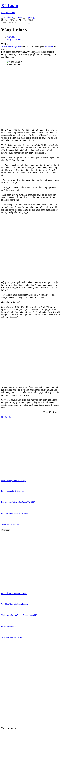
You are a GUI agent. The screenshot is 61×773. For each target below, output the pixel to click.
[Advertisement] (30, 98)
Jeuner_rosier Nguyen (11, 47)
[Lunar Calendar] (24, 18)
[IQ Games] (2, 18)
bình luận (49, 47)
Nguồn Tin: (6, 417)
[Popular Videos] (14, 18)
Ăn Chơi (11, 37)
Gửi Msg (5, 530)
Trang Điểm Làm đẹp (15, 39)
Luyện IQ (8, 17)
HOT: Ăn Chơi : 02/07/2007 (14, 593)
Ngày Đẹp (30, 17)
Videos (19, 17)
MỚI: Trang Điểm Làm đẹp (13, 480)
